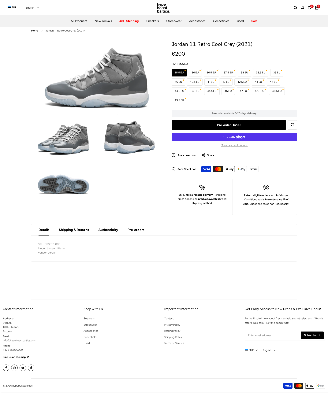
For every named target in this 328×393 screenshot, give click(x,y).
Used (87, 343)
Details (44, 230)
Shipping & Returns (74, 230)
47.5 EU (259, 91)
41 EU (210, 81)
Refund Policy (172, 330)
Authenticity (108, 230)
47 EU (243, 91)
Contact (169, 318)
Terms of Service (174, 343)
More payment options (234, 145)
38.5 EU (260, 72)
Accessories (91, 330)
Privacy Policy (172, 324)
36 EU (195, 72)
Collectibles (91, 337)
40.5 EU (194, 81)
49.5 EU (179, 100)
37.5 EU (228, 72)
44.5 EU (179, 91)
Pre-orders (136, 230)
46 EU (228, 91)
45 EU (195, 91)
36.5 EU (211, 72)
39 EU (276, 72)
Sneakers (89, 318)
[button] (292, 125)
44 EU (273, 81)
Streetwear (90, 324)
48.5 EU (277, 91)
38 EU (244, 72)
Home (35, 30)
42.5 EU (242, 81)
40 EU (178, 81)
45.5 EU (212, 91)
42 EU (225, 81)
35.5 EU (179, 72)
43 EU (258, 81)
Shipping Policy (173, 337)
